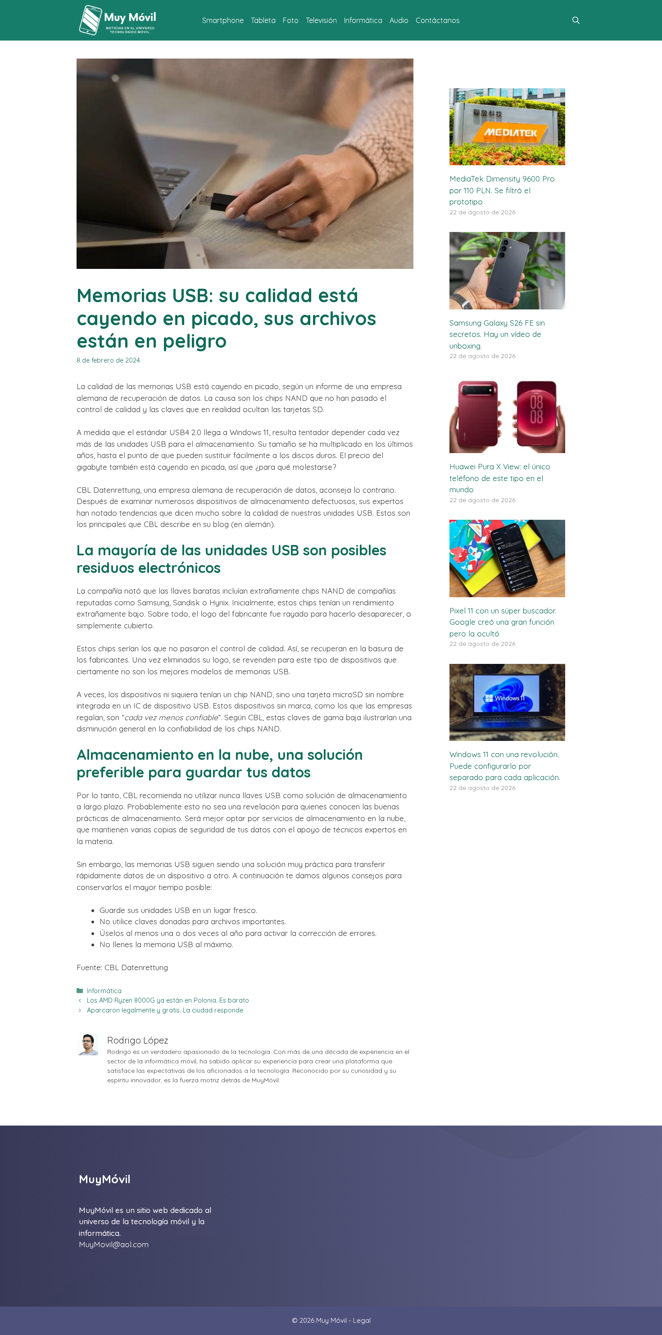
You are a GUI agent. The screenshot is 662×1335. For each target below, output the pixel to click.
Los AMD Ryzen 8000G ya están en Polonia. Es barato (168, 1000)
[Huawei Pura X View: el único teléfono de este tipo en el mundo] (507, 447)
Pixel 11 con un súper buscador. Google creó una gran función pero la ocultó (502, 622)
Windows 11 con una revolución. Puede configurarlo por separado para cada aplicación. (504, 765)
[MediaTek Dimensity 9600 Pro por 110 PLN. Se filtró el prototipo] (507, 159)
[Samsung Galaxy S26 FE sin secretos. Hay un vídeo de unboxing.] (507, 303)
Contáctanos (438, 20)
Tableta (263, 20)
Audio (399, 20)
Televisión (321, 20)
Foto (291, 20)
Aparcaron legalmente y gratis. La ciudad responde (165, 1010)
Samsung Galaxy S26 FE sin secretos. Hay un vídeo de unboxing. (497, 334)
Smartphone (223, 20)
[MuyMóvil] (118, 20)
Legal (362, 1320)
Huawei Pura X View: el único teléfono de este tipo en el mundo (499, 478)
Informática (363, 20)
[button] (576, 20)
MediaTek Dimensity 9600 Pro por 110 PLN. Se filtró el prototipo (502, 190)
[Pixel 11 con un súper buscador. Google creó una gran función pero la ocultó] (507, 591)
